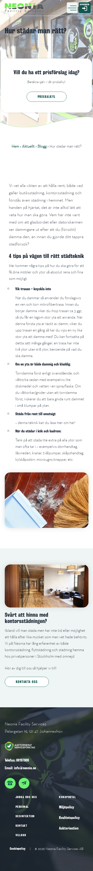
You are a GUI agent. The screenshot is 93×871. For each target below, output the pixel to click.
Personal (22, 806)
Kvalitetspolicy (69, 818)
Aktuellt (28, 146)
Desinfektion (25, 816)
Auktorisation (69, 828)
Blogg (42, 146)
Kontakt (21, 825)
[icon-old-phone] (11, 781)
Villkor (21, 835)
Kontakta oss (27, 682)
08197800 (22, 760)
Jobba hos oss (26, 797)
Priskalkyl (47, 97)
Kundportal (67, 797)
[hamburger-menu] (72, 7)
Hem (15, 146)
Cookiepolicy (18, 848)
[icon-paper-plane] (25, 781)
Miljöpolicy (66, 807)
